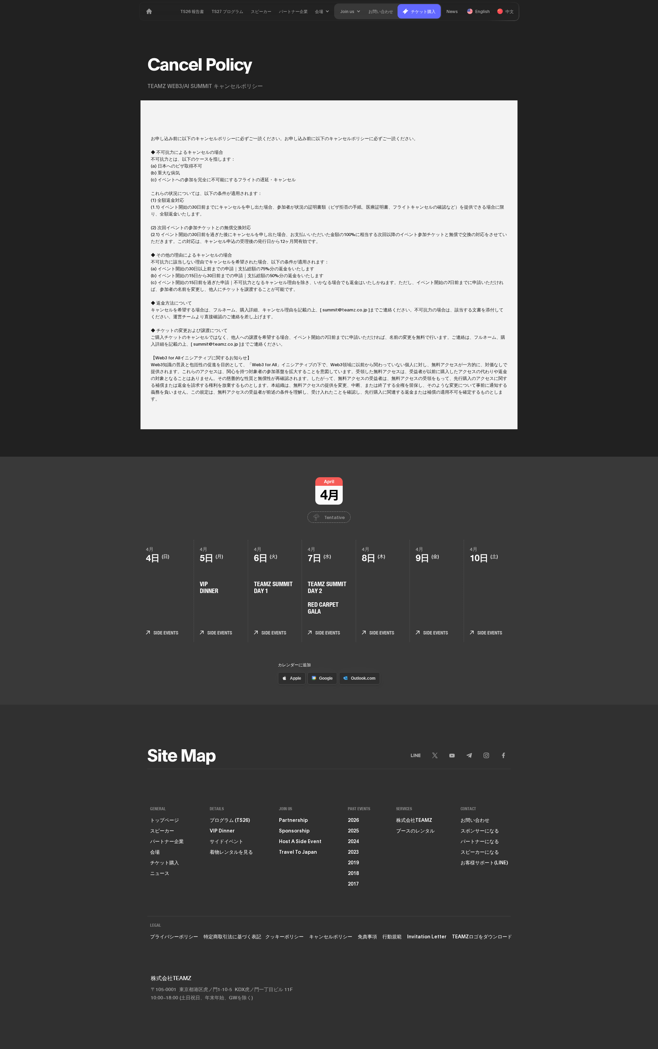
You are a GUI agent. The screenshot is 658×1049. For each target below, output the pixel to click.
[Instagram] (486, 755)
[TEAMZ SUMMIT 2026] (149, 11)
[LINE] (415, 755)
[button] (322, 11)
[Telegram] (469, 755)
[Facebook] (503, 755)
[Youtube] (452, 755)
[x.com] (435, 755)
